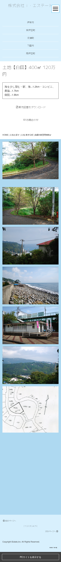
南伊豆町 (30, 53)
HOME (5, 134)
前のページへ (10, 520)
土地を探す (15, 134)
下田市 (30, 45)
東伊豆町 (30, 30)
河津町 (30, 38)
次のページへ (50, 531)
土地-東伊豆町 (27, 134)
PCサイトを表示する (30, 557)
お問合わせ (32, 119)
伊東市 (30, 22)
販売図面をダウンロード (32, 107)
